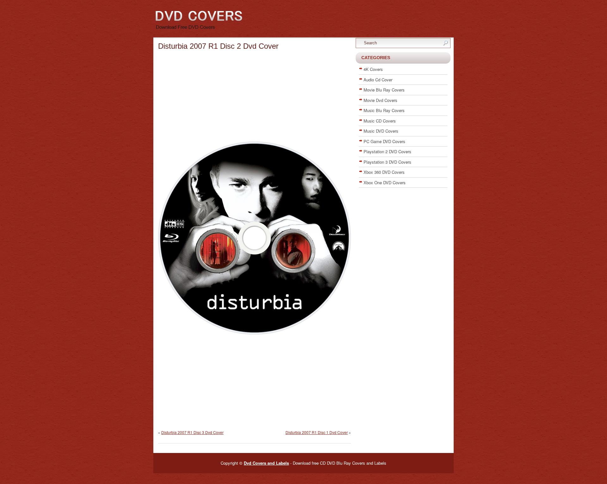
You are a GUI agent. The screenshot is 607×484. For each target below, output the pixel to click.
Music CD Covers (380, 121)
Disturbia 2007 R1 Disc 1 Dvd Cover (316, 432)
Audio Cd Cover (378, 80)
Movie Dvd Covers (380, 100)
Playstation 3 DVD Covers (387, 162)
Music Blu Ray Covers (384, 110)
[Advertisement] (254, 97)
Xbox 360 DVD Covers (384, 172)
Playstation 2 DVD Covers (387, 151)
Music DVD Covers (381, 131)
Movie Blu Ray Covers (384, 90)
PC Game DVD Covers (384, 141)
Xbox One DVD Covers (385, 182)
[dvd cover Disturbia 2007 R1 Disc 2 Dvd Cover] (254, 333)
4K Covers (373, 69)
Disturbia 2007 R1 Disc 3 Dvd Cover (192, 432)
